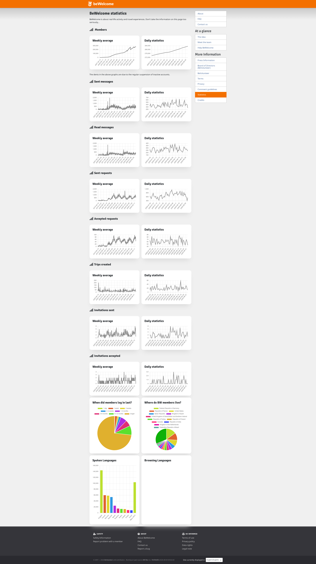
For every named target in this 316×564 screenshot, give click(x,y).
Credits (201, 100)
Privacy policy (188, 541)
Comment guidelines (207, 89)
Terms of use (188, 537)
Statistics (202, 94)
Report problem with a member (108, 541)
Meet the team (204, 42)
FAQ (199, 19)
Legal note (187, 548)
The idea (202, 37)
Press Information (206, 60)
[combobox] (214, 560)
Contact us (203, 24)
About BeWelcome (146, 537)
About (200, 13)
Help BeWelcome (205, 47)
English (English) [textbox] (213, 560)
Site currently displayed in (194, 560)
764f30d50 (155, 560)
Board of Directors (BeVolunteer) (206, 66)
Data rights (187, 545)
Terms (200, 78)
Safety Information (102, 537)
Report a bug (144, 548)
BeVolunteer (203, 73)
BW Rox (145, 560)
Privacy (201, 84)
